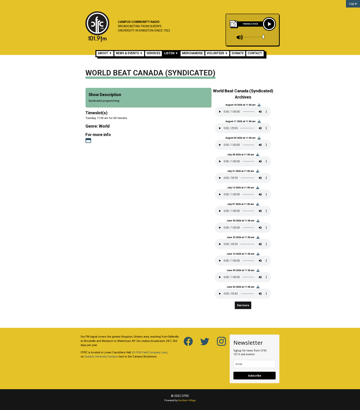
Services (153, 53)
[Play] (269, 24)
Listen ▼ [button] (171, 53)
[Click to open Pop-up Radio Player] (233, 23)
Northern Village (187, 400)
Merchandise (192, 53)
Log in (353, 3)
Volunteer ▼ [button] (217, 53)
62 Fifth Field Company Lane (149, 352)
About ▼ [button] (105, 53)
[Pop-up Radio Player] (233, 23)
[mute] (240, 37)
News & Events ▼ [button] (129, 53)
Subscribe (254, 375)
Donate (238, 53)
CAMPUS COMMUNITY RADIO (139, 22)
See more (243, 305)
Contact (255, 53)
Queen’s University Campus (101, 356)
